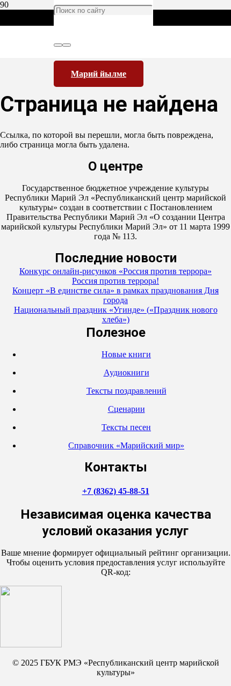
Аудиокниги (126, 372)
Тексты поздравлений (126, 390)
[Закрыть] (66, 45)
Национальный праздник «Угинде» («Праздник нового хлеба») (116, 314)
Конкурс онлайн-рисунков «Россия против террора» (115, 271)
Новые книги (126, 354)
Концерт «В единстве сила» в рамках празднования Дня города (115, 295)
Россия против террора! (115, 280)
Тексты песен (126, 427)
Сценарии (126, 409)
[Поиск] (58, 45)
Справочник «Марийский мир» (126, 445)
